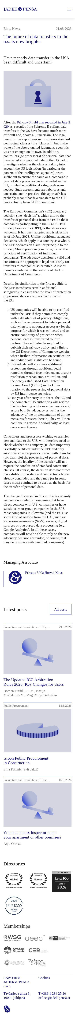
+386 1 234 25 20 (53, 993)
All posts (60, 609)
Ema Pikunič (12, 769)
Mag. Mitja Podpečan (41, 695)
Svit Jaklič (30, 769)
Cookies (44, 978)
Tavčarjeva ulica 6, (16, 993)
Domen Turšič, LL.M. (18, 691)
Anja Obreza (12, 844)
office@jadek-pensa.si (54, 998)
